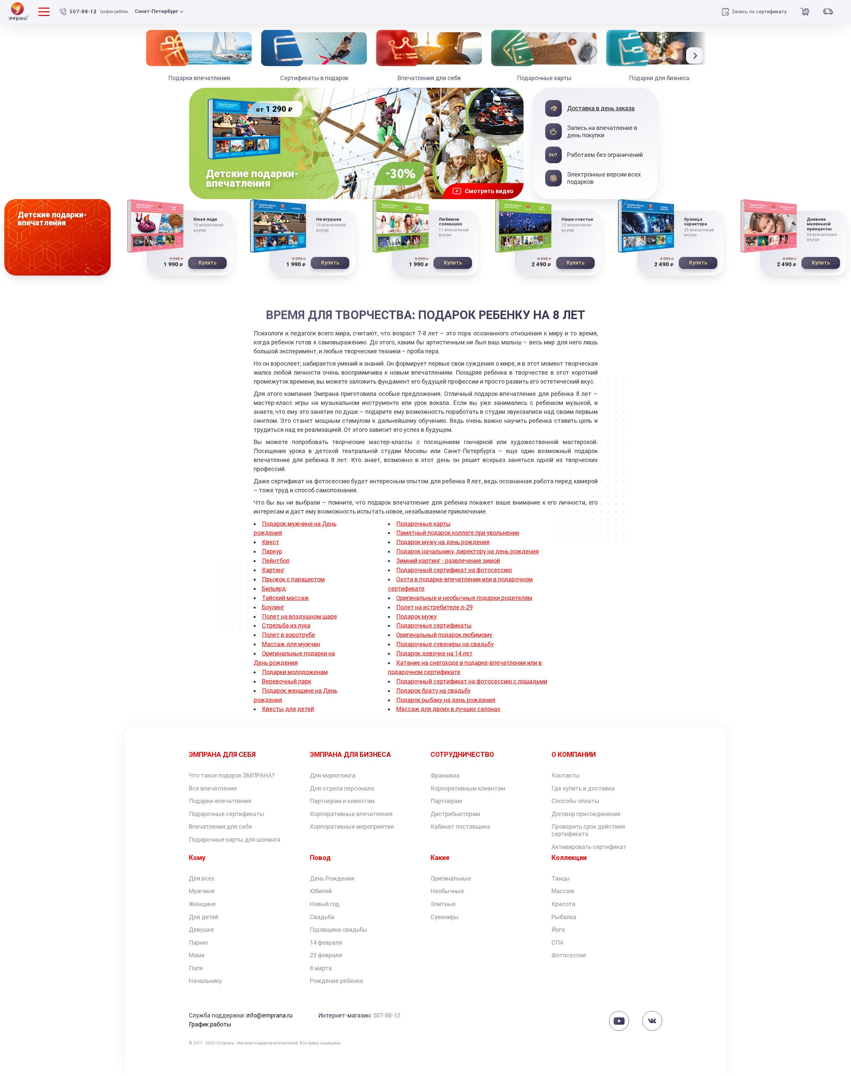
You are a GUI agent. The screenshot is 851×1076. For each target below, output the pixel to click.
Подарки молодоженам (295, 671)
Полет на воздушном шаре (299, 616)
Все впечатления (213, 788)
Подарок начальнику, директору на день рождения (467, 551)
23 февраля (326, 955)
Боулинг (273, 607)
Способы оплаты (575, 800)
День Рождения (332, 878)
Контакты (565, 775)
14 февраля (326, 942)
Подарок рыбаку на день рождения (445, 699)
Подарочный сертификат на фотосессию (454, 569)
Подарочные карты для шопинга (234, 839)
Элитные (443, 903)
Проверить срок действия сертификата (588, 830)
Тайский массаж (285, 597)
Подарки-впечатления (220, 800)
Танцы (560, 878)
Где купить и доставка (583, 788)
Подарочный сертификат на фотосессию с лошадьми (471, 681)
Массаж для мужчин (291, 644)
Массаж (562, 891)
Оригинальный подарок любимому (444, 634)
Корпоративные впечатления (351, 813)
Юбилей (321, 891)
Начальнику (205, 980)
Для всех (201, 878)
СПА (557, 942)
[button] (696, 55)
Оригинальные (450, 878)
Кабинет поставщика (460, 826)
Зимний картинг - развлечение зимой (448, 560)
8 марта (321, 968)
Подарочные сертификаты (434, 625)
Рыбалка (563, 916)
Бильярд (274, 588)
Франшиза (444, 775)
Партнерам (446, 800)
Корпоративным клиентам (467, 788)
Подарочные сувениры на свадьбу (445, 644)
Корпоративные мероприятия (352, 826)
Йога (558, 929)
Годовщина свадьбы (338, 929)
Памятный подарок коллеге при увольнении (457, 532)
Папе (196, 968)
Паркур (272, 551)
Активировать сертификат (588, 846)
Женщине (202, 903)
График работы (114, 11)
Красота (563, 903)
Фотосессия (568, 955)
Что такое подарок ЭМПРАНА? (232, 775)
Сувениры (444, 916)
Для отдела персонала (342, 788)
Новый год (324, 903)
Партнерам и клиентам (342, 800)
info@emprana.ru (269, 1015)
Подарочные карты (423, 523)
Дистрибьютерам (455, 813)
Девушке (201, 929)
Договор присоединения (585, 813)
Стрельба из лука (286, 625)
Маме (197, 955)
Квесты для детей (288, 708)
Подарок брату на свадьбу (433, 690)
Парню (198, 942)
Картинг (273, 569)
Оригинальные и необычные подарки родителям (464, 597)
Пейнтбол (276, 560)
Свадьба (322, 916)
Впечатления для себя (220, 826)
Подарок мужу (416, 616)
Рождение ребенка (336, 980)
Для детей (203, 916)
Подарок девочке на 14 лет (434, 653)
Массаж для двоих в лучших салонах (448, 708)
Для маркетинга (332, 775)
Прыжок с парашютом (293, 579)
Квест (270, 541)
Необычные (447, 891)
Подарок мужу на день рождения (443, 541)
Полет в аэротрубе (288, 634)
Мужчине (202, 891)
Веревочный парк (286, 681)
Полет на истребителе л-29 (434, 607)
